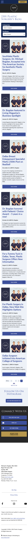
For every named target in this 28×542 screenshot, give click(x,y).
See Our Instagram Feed (14, 400)
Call (14, 417)
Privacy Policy (14, 495)
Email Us (14, 422)
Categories (6, 25)
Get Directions (14, 428)
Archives (6, 31)
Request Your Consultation (14, 434)
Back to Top (14, 385)
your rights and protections (18, 518)
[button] (2, 2)
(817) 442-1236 (9, 477)
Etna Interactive (5, 537)
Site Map (14, 490)
